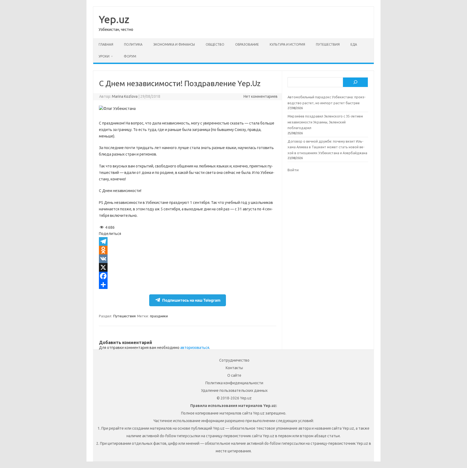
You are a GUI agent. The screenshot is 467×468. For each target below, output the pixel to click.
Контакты (234, 368)
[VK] (187, 258)
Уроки (104, 56)
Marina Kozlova (125, 96)
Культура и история (287, 44)
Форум (130, 56)
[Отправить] (187, 284)
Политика (133, 44)
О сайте (234, 375)
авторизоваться (194, 347)
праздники (159, 316)
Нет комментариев (260, 96)
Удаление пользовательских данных (234, 390)
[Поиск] (355, 82)
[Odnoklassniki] (187, 250)
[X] (187, 267)
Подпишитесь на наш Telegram (191, 300)
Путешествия (328, 44)
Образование (247, 44)
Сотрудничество (234, 360)
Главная (106, 44)
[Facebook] (187, 276)
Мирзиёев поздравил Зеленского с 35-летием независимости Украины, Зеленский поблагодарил (325, 122)
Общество (215, 44)
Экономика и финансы (174, 44)
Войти (293, 170)
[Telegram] (187, 241)
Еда (354, 44)
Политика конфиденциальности (234, 383)
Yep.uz (114, 19)
